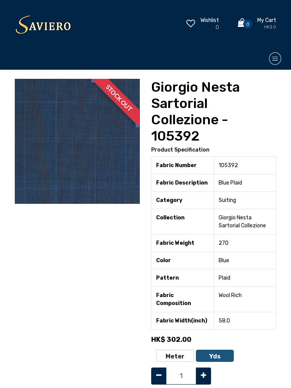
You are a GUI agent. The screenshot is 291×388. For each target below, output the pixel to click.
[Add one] (203, 376)
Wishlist (209, 20)
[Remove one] (158, 376)
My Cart (266, 20)
